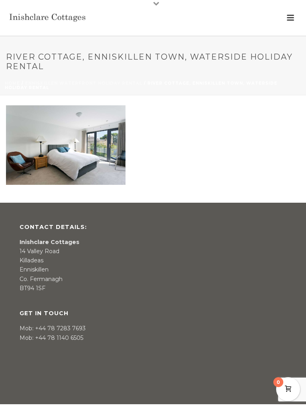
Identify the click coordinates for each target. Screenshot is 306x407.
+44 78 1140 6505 (59, 337)
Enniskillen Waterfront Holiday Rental (83, 83)
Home (12, 83)
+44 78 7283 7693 (60, 328)
